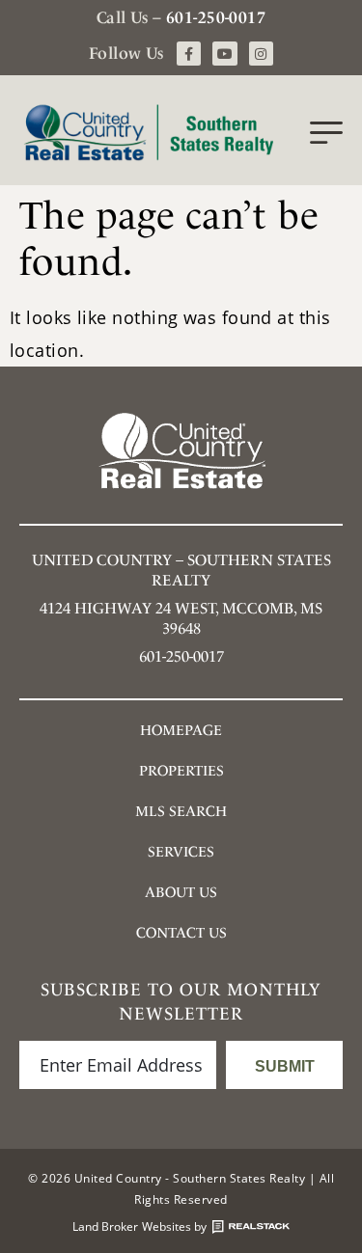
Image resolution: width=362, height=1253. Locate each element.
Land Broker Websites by (139, 1227)
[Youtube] (224, 53)
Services (181, 851)
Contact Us (181, 932)
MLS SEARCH (181, 811)
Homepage (181, 730)
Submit (285, 1066)
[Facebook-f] (189, 53)
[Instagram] (261, 53)
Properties (181, 770)
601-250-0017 (215, 17)
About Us (181, 892)
